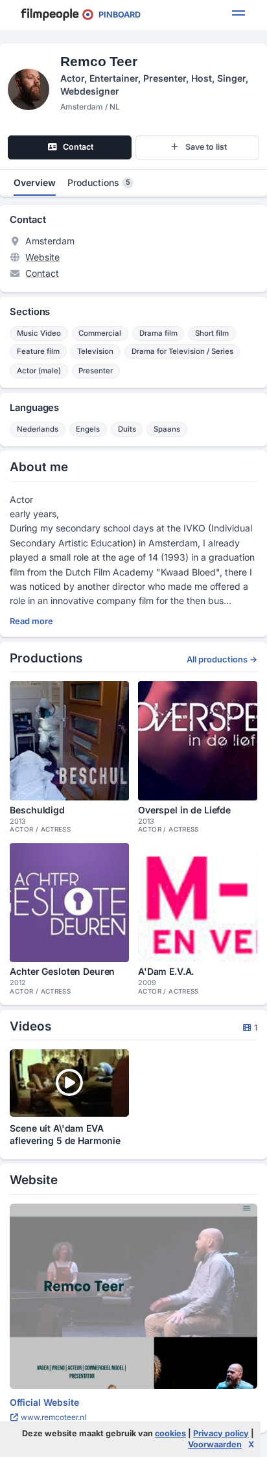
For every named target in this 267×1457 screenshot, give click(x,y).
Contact (42, 273)
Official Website (44, 1402)
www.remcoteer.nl (52, 1417)
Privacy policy (221, 1433)
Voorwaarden (215, 1444)
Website (42, 256)
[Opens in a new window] (133, 1296)
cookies (170, 1433)
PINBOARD (117, 14)
